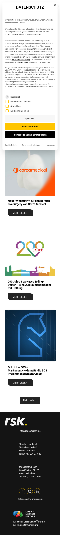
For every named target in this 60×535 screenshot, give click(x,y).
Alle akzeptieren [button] (30, 126)
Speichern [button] (30, 118)
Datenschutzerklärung (21, 60)
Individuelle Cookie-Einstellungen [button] (30, 135)
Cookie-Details (11, 145)
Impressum (50, 145)
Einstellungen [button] (22, 62)
